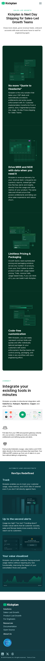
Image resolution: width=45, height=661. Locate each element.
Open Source (9, 630)
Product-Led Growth (12, 616)
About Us (7, 634)
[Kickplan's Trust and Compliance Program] (22, 643)
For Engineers (9, 619)
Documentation (10, 626)
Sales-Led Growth (11, 612)
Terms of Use (31, 657)
